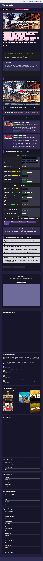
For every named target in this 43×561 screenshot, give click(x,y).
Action (13, 34)
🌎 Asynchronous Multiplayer (11, 462)
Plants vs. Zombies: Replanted (14, 337)
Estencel (10, 366)
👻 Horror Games (8, 526)
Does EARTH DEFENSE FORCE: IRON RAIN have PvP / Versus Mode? (19, 257)
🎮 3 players (7, 479)
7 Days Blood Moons (11, 325)
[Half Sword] (8, 395)
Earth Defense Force (7, 266)
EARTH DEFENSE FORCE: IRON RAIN (18, 266)
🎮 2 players (7, 477)
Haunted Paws (10, 318)
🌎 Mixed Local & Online (10, 504)
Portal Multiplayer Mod (12, 445)
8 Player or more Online (32, 32)
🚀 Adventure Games (9, 516)
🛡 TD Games (7, 547)
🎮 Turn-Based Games (10, 550)
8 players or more (7, 34)
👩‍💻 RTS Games (8, 535)
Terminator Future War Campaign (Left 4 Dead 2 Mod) (20, 427)
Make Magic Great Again (12, 344)
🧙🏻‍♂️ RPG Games (8, 533)
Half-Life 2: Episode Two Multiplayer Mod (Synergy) (19, 449)
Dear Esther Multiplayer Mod (13, 419)
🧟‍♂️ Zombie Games (9, 552)
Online (21, 37)
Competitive (28, 162)
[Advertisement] (21, 73)
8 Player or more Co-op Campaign (20, 32)
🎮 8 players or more (9, 486)
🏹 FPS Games (8, 523)
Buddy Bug (9, 314)
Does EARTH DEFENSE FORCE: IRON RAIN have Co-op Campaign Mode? (20, 252)
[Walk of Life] (16, 391)
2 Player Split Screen (8, 32)
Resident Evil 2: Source (12, 438)
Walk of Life (9, 333)
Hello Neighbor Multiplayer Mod (16, 357)
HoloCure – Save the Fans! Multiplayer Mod (17, 423)
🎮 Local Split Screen (9, 496)
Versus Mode (20, 39)
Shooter (5, 39)
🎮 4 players (7, 482)
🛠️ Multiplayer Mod (9, 511)
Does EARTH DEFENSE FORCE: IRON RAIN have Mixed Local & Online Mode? (21, 249)
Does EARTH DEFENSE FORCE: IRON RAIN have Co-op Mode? (18, 254)
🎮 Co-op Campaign (9, 464)
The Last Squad (10, 329)
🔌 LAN (6, 499)
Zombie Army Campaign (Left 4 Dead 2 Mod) (17, 434)
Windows (26, 39)
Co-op (33, 34)
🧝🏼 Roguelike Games (9, 530)
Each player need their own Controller (11, 37)
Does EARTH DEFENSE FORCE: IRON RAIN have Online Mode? (18, 246)
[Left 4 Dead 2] (35, 408)
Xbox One (32, 39)
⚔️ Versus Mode (8, 469)
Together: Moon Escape (12, 340)
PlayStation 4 (32, 37)
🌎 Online (7, 501)
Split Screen (11, 39)
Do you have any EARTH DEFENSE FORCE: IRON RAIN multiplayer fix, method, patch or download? (21, 261)
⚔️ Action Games (8, 514)
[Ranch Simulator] (35, 395)
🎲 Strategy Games (9, 542)
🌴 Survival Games (9, 545)
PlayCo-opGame (9, 5)
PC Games (26, 37)
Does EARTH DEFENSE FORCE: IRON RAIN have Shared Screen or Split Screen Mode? (21, 241)
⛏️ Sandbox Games (9, 538)
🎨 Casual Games (8, 521)
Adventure (19, 34)
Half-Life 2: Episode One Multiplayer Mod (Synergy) (19, 453)
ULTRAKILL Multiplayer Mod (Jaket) (15, 362)
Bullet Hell (28, 34)
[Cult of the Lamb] (8, 406)
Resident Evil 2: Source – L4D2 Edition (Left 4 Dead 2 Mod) (20, 430)
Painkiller (9, 348)
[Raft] (24, 397)
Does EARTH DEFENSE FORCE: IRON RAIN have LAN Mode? (17, 244)
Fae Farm (18, 379)
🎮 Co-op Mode (8, 467)
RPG (38, 37)
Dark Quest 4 (10, 322)
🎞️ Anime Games (8, 518)
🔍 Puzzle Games (8, 528)
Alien (23, 34)
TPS (16, 39)
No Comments (13, 48)
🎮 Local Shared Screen (10, 494)
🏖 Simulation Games (9, 540)
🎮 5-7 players (8, 484)
